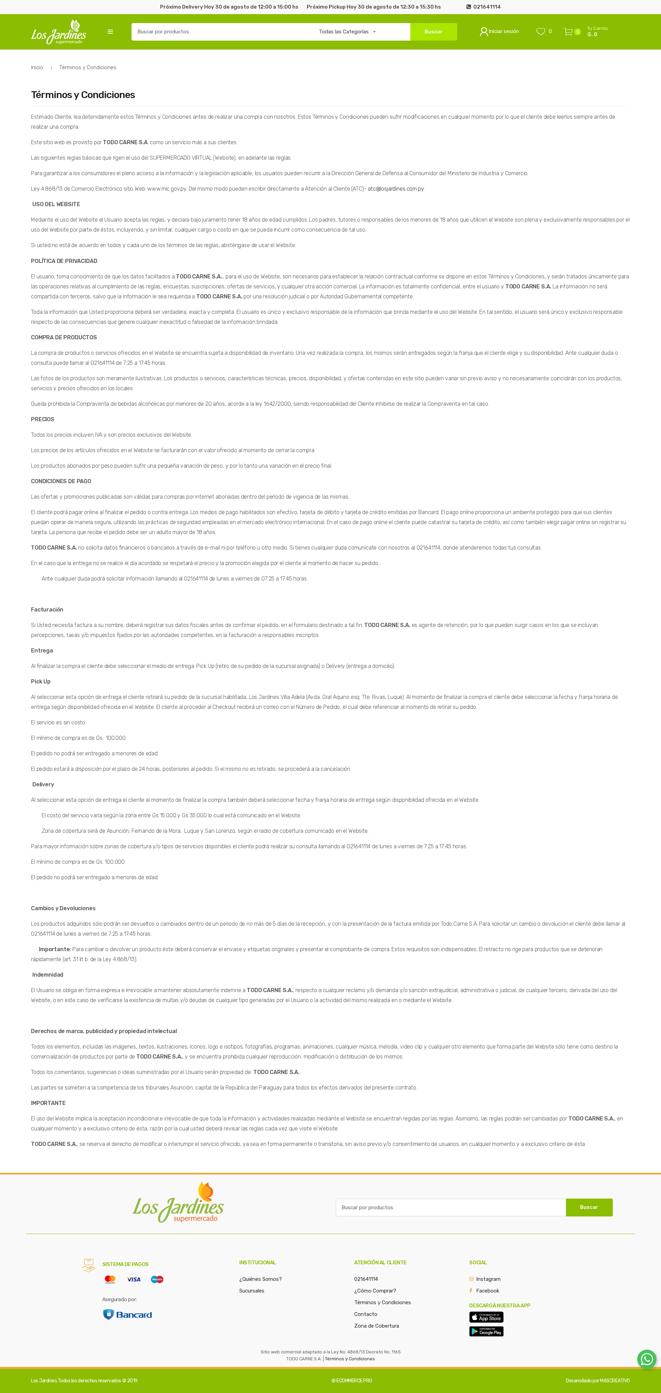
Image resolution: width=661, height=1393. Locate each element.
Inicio (37, 67)
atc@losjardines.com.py (395, 188)
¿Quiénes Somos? (260, 1279)
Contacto (365, 1314)
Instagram (488, 1279)
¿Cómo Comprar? (375, 1291)
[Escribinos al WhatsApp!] (647, 1361)
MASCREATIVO (615, 1381)
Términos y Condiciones (382, 1302)
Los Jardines (44, 1381)
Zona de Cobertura (376, 1326)
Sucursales (251, 1291)
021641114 (366, 1279)
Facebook (487, 1291)
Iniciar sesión (504, 31)
